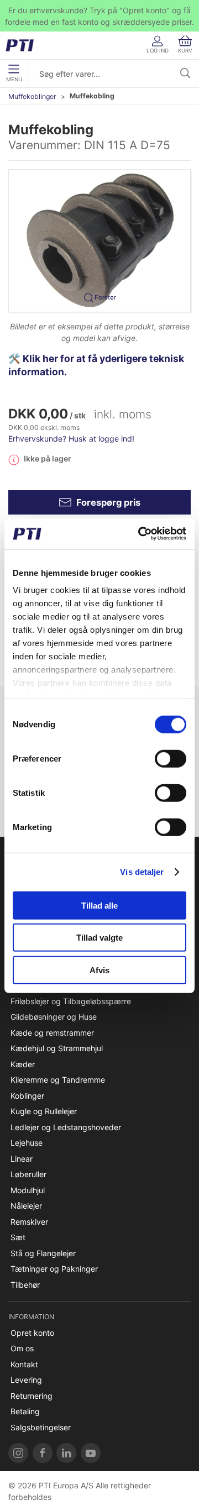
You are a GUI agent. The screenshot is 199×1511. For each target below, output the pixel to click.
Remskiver (29, 1221)
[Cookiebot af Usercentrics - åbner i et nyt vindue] (140, 534)
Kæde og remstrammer (52, 1032)
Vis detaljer (142, 872)
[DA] (23, 45)
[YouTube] (91, 1453)
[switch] (170, 758)
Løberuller (28, 1174)
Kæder (23, 1064)
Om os (22, 1348)
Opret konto (32, 1332)
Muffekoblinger (32, 96)
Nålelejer (26, 1205)
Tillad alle (99, 905)
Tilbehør (25, 1284)
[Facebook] (43, 1453)
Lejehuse (27, 1142)
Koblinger (27, 1095)
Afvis (99, 969)
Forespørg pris (108, 502)
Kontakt (24, 1364)
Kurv (185, 51)
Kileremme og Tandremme (58, 1079)
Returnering (32, 1395)
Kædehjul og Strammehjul (57, 1048)
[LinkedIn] (66, 1453)
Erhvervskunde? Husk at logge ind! (71, 438)
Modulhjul (28, 1190)
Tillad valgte (99, 937)
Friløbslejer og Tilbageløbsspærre (71, 1001)
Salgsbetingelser (41, 1427)
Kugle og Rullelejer (44, 1111)
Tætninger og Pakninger (54, 1268)
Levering (26, 1379)
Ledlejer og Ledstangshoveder (66, 1127)
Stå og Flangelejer (43, 1253)
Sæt (18, 1237)
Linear (22, 1158)
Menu (14, 79)
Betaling (25, 1411)
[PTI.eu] (18, 1453)
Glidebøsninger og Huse (54, 1016)
